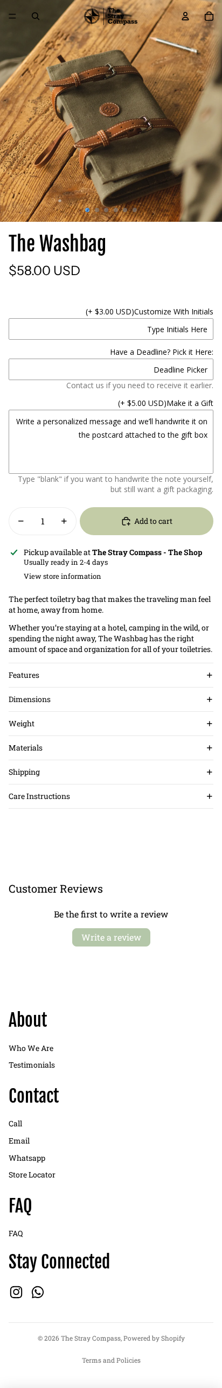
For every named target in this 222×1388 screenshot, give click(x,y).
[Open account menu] (185, 16)
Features (24, 675)
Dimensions (30, 699)
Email (19, 1140)
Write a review (111, 937)
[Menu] (12, 16)
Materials (26, 747)
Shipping (24, 772)
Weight (21, 723)
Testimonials (32, 1065)
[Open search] (35, 16)
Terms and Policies (111, 1360)
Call (15, 1123)
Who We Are (31, 1048)
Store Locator (32, 1174)
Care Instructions (39, 796)
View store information (62, 576)
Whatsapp (27, 1158)
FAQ (16, 1233)
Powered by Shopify (154, 1338)
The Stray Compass (91, 1338)
